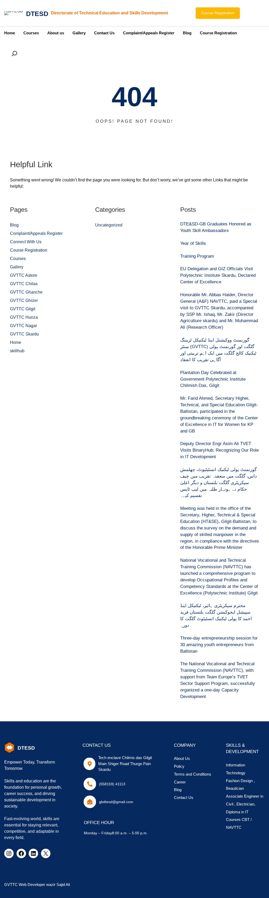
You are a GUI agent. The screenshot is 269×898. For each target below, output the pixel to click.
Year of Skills (193, 243)
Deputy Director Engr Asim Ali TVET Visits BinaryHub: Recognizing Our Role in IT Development (219, 450)
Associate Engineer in (244, 796)
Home (15, 342)
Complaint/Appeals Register (36, 233)
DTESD (37, 13)
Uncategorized (108, 225)
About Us (182, 758)
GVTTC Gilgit (22, 309)
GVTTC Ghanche (26, 292)
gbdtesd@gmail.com (116, 802)
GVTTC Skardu (24, 334)
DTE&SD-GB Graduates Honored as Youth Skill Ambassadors (215, 227)
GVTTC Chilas (24, 284)
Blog (14, 225)
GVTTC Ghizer (24, 300)
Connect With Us (26, 242)
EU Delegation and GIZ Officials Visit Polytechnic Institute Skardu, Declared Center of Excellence (218, 275)
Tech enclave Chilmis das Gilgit (125, 758)
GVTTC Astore (23, 275)
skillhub (17, 351)
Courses (18, 258)
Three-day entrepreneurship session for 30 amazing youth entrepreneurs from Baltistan (219, 645)
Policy (179, 766)
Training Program (197, 256)
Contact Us (183, 798)
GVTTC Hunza (24, 317)
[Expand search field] (15, 53)
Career (180, 782)
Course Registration (217, 13)
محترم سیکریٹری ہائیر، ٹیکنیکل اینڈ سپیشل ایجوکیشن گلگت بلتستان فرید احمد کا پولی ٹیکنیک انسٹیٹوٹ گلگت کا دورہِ (216, 615)
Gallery (16, 267)
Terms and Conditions (192, 774)
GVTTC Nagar (23, 325)
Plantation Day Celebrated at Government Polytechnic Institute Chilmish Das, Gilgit (213, 379)
